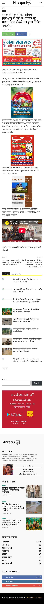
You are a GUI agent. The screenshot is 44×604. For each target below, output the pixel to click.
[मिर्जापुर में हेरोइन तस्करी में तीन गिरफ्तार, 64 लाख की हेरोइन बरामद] (7, 281)
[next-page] (6, 369)
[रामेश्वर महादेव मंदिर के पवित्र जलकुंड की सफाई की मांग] (7, 331)
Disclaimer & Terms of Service (24, 599)
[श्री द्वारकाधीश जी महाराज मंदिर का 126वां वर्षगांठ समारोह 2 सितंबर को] (7, 311)
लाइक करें (38, 577)
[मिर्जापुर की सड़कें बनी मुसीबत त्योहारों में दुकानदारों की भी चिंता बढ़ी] (7, 351)
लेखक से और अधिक (17, 274)
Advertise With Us (32, 597)
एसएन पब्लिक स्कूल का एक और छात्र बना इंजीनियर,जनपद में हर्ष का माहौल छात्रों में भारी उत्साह (11, 262)
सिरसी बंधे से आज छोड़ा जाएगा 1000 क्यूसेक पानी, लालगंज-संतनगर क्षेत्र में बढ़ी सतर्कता (13, 507)
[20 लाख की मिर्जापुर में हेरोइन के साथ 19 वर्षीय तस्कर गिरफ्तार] (7, 291)
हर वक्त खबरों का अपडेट (22, 407)
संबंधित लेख (6, 274)
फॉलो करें (38, 581)
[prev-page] (3, 369)
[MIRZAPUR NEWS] (22, 442)
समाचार (4, 11)
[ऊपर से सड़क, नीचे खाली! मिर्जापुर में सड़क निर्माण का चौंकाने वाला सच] (7, 321)
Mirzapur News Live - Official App (22, 403)
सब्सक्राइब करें (37, 586)
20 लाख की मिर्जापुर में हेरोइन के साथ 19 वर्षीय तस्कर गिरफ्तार (13, 490)
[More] (30, 34)
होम (3, 8)
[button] (3, 3)
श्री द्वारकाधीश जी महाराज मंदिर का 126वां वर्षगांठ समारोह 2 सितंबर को (11, 523)
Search (4, 379)
